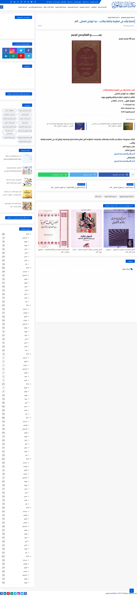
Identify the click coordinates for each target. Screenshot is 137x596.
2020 (27, 459)
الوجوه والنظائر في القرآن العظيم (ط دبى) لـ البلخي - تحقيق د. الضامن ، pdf (106, 125)
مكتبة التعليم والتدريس (35, 7)
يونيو (25, 245)
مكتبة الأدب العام (48, 7)
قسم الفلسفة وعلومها (25, 137)
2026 (27, 234)
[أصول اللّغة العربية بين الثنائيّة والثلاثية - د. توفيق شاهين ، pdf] (53, 229)
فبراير (25, 260)
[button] (114, 174)
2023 (27, 354)
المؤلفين (94, 7)
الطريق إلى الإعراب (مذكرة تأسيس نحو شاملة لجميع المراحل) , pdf (13, 182)
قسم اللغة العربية (113, 17)
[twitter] (31, 1)
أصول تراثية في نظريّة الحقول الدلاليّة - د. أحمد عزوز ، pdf (87, 250)
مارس (25, 256)
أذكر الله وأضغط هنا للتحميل (124, 154)
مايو (26, 249)
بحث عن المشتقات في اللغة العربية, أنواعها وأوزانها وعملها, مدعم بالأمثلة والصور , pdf (12, 159)
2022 (27, 384)
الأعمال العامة (22, 7)
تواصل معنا (56, 2)
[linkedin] (14, 1)
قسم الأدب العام (25, 118)
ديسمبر (25, 271)
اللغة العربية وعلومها (127, 17)
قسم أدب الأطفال (9, 114)
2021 (27, 417)
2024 (27, 305)
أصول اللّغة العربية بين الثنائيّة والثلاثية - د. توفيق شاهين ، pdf (53, 250)
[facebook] (35, 1)
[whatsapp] (17, 1)
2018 (27, 556)
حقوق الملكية (77, 2)
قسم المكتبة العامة (25, 141)
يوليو (25, 241)
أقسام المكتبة (102, 7)
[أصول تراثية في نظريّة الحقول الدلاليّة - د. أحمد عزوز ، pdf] (86, 229)
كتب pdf (97, 196)
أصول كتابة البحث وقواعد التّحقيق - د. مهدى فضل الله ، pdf (120, 250)
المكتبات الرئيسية (85, 7)
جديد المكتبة (86, 2)
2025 (27, 267)
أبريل (26, 252)
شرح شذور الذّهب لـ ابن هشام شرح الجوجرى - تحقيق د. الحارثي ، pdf (12, 194)
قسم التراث (25, 122)
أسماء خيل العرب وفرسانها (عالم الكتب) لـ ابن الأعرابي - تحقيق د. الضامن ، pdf (59, 125)
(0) (39, 25)
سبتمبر (25, 320)
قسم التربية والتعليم (25, 126)
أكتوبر (25, 316)
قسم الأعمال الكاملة (9, 118)
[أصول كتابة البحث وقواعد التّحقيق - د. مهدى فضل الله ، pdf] (119, 229)
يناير (26, 264)
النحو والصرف (25, 114)
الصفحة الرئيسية (94, 2)
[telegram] (24, 1)
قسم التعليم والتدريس (9, 126)
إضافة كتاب (49, 2)
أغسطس (24, 237)
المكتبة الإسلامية (73, 7)
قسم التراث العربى (9, 122)
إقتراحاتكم (63, 2)
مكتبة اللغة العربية (60, 7)
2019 (27, 507)
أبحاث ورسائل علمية (25, 110)
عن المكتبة (70, 2)
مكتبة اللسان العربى (111, 593)
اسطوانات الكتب (9, 110)
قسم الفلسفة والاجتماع (9, 132)
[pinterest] (21, 1)
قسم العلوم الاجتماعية (25, 130)
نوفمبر (25, 312)
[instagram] (28, 1)
